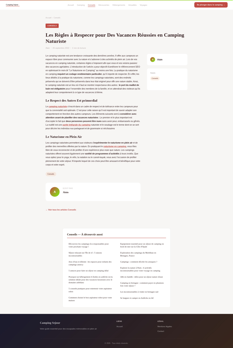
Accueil (71, 5)
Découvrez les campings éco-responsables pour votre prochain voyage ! (89, 245)
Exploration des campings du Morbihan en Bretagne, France (138, 254)
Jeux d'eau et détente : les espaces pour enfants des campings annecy (90, 263)
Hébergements (118, 5)
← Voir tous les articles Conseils (61, 210)
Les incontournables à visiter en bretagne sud (139, 292)
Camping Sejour (50, 322)
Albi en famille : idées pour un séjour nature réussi (141, 277)
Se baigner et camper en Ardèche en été (137, 298)
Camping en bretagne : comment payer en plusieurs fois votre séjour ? (142, 284)
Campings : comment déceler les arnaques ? (138, 262)
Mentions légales (164, 326)
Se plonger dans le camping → (211, 5)
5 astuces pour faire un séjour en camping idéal (88, 270)
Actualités (132, 5)
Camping (81, 5)
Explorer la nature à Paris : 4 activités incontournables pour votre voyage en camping (140, 269)
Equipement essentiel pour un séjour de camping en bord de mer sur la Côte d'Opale (142, 245)
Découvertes (103, 5)
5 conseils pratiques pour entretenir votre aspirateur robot (90, 289)
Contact (160, 331)
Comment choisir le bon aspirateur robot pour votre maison (90, 299)
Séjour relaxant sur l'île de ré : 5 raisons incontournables (85, 254)
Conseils (91, 5)
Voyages (143, 5)
